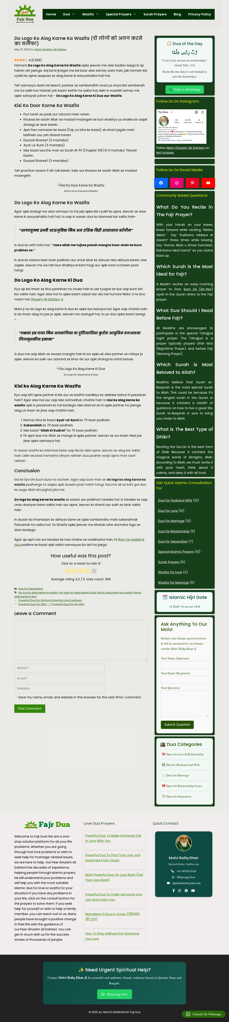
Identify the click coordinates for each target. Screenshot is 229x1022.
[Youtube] (193, 890)
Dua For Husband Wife (175, 500)
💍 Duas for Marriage (175, 775)
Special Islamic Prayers (176, 552)
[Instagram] (179, 890)
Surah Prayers (155, 14)
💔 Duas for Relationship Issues (182, 786)
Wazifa (88, 14)
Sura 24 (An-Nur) (198, 289)
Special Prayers (118, 14)
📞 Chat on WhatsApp (184, 90)
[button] (203, 1014)
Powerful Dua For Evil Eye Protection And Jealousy (50, 600)
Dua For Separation (30, 588)
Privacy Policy (199, 14)
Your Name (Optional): (175, 658)
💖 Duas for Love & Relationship (183, 754)
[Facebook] (174, 890)
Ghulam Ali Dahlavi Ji (46, 299)
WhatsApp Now (186, 877)
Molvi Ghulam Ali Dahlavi (185, 148)
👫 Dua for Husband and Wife (181, 765)
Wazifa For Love (170, 572)
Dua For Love (168, 511)
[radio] (67, 571)
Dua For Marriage (171, 521)
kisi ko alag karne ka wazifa (115, 592)
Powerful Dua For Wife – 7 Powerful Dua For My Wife (51, 604)
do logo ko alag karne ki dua (77, 592)
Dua (66, 14)
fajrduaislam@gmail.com (186, 883)
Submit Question (177, 724)
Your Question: (170, 688)
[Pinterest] (186, 890)
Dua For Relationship (173, 531)
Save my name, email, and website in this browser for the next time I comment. (79, 697)
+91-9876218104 (186, 871)
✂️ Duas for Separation (176, 796)
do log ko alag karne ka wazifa (38, 592)
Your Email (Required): (175, 673)
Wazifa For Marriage (173, 582)
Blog (177, 14)
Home (51, 14)
